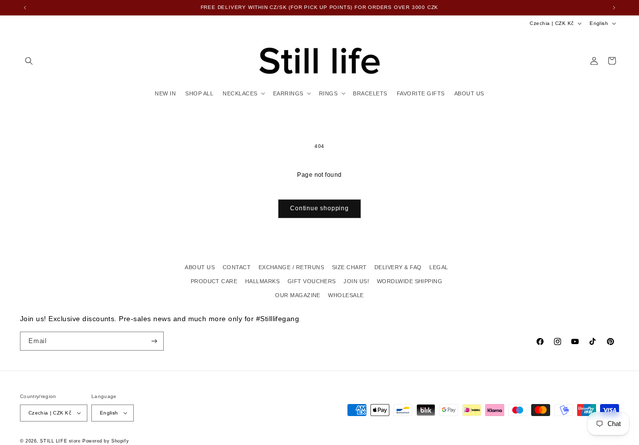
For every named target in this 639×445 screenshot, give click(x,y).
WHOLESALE (345, 295)
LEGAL (438, 267)
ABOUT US (200, 267)
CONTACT (237, 267)
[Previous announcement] (25, 7)
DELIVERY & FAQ (398, 267)
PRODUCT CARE (214, 281)
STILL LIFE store (60, 441)
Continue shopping (319, 208)
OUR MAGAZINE (297, 295)
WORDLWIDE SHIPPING (410, 281)
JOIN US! (356, 281)
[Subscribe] (154, 341)
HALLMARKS (262, 281)
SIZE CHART (349, 267)
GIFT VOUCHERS (312, 281)
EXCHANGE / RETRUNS (291, 267)
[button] (28, 60)
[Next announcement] (614, 7)
